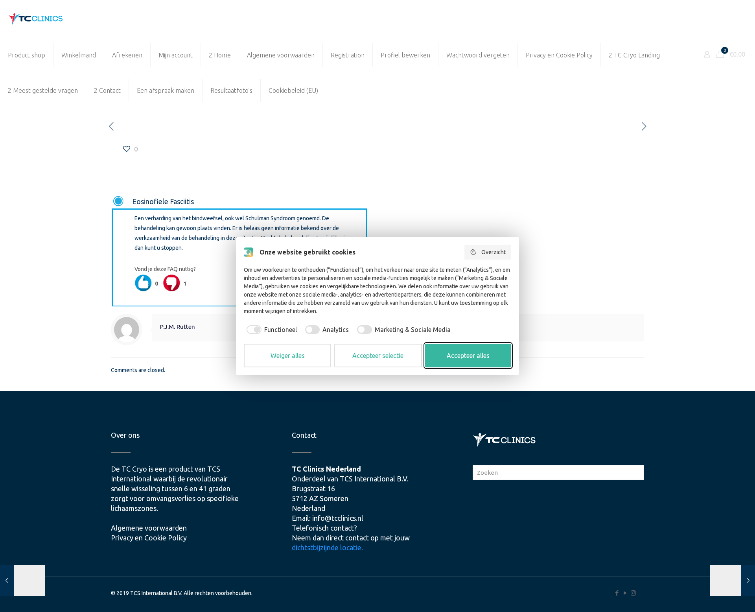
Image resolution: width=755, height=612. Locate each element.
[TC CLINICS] (36, 18)
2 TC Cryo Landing (634, 55)
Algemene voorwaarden (281, 55)
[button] (239, 201)
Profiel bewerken (405, 55)
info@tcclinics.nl (337, 518)
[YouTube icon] (625, 593)
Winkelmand (78, 55)
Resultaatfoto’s (231, 90)
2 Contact (107, 90)
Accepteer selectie (377, 355)
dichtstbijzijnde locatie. (327, 547)
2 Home (220, 55)
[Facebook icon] (617, 593)
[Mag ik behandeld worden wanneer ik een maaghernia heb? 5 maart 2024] (732, 580)
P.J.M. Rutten (177, 326)
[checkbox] (270, 329)
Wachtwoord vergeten (478, 55)
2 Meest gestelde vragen (43, 90)
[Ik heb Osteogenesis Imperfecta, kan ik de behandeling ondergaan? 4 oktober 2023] (22, 580)
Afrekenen (127, 55)
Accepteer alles (468, 355)
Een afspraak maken (165, 90)
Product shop (26, 55)
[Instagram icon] (633, 593)
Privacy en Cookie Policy (559, 55)
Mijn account (175, 55)
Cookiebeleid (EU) (293, 90)
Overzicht (493, 252)
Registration (348, 55)
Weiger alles (288, 355)
